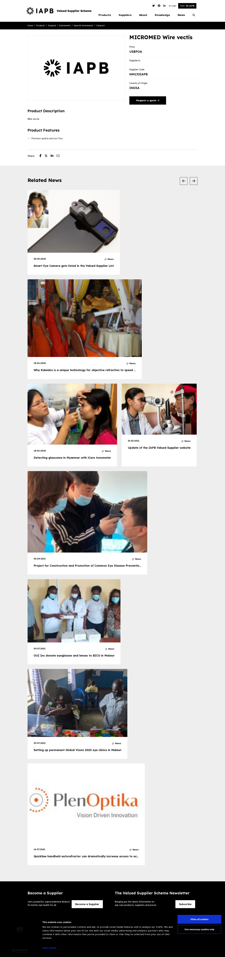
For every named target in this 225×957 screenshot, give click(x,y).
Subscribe (185, 904)
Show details (49, 948)
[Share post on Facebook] (42, 156)
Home (30, 25)
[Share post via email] (59, 156)
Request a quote (146, 100)
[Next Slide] (193, 181)
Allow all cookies (199, 919)
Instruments (65, 25)
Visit (182, 5)
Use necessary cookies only (199, 929)
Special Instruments (83, 25)
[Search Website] (194, 15)
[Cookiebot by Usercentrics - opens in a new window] (19, 951)
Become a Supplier (87, 904)
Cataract (100, 25)
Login (173, 5)
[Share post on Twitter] (48, 156)
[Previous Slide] (184, 181)
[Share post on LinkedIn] (53, 156)
